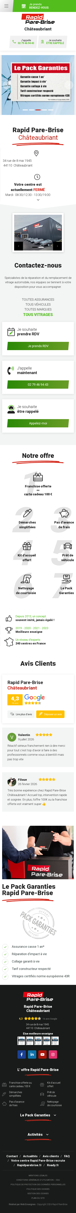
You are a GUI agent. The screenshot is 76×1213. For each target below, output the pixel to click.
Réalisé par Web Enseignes (22, 1204)
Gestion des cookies (38, 1193)
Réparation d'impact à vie (29, 954)
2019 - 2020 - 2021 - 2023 (32, 630)
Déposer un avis (53, 714)
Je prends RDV (38, 346)
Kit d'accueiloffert (53, 1084)
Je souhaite (55, 42)
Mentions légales (38, 1175)
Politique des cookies (38, 1189)
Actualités (30, 1156)
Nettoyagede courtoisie (54, 1103)
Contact (12, 1156)
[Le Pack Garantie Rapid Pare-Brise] (38, 85)
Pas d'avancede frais (16, 1103)
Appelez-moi (38, 423)
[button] (7, 85)
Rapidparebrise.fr (29, 1165)
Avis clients (51, 1156)
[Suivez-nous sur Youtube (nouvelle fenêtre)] (43, 1054)
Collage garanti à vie (26, 961)
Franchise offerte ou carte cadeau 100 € (20, 1084)
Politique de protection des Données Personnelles (38, 1184)
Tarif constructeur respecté (31, 969)
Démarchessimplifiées (15, 1094)
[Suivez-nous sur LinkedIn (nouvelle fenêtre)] (33, 1054)
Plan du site (38, 1198)
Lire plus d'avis (24, 714)
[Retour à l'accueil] (38, 996)
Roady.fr (53, 1165)
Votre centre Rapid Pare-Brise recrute (38, 1160)
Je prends (39, 6)
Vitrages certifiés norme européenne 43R (41, 976)
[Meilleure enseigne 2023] (55, 1040)
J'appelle (26, 42)
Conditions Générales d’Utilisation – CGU (38, 1180)
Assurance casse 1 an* (28, 946)
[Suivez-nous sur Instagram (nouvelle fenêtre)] (54, 1054)
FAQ (67, 1156)
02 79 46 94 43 (38, 384)
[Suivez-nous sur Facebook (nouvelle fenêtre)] (22, 1054)
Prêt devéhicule (51, 1094)
